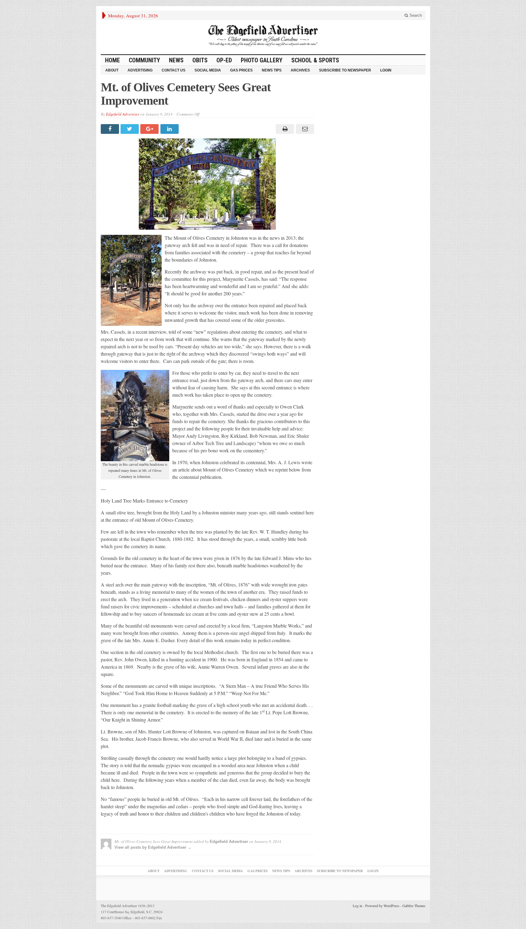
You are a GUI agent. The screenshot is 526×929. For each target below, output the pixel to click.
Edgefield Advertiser (122, 114)
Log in (357, 905)
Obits (200, 60)
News (176, 60)
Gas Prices (241, 70)
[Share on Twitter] (130, 129)
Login (385, 70)
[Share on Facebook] (111, 129)
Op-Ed (224, 60)
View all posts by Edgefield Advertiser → (152, 847)
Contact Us (173, 70)
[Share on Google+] (150, 129)
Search (415, 15)
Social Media (208, 70)
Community (144, 60)
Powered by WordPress (382, 905)
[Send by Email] (304, 129)
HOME (112, 60)
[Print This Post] (284, 129)
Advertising (140, 70)
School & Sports (315, 60)
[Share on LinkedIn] (170, 129)
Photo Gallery (261, 60)
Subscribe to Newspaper (345, 70)
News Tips (272, 70)
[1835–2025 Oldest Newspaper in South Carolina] (263, 35)
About (111, 70)
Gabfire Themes (414, 905)
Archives (300, 70)
